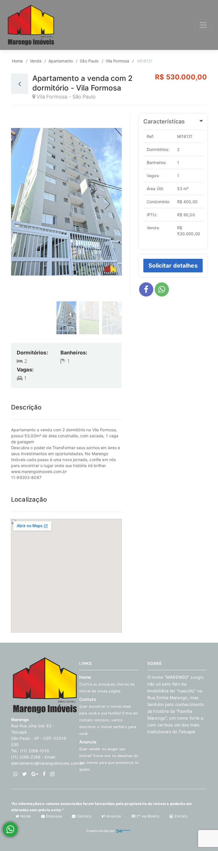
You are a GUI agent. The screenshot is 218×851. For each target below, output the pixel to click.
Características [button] (164, 121)
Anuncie (108, 755)
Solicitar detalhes (173, 265)
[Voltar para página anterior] (19, 83)
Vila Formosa (117, 60)
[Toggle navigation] (203, 25)
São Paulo (89, 60)
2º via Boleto (147, 816)
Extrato (180, 816)
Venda (36, 60)
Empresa (54, 816)
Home (17, 60)
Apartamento (61, 60)
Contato (84, 816)
